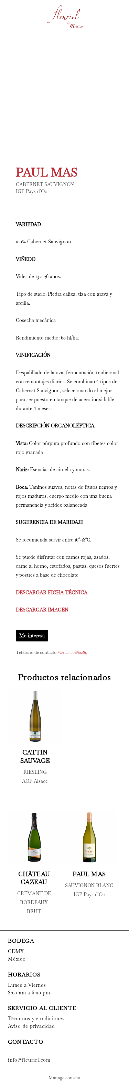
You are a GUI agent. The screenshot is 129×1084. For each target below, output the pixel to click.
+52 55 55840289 (72, 652)
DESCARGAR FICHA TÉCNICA (51, 592)
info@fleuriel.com (29, 1060)
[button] (7, 17)
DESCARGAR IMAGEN (42, 610)
